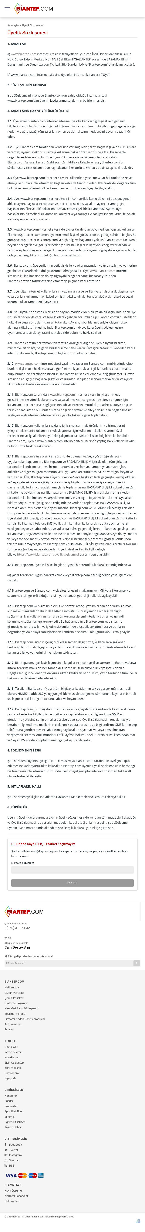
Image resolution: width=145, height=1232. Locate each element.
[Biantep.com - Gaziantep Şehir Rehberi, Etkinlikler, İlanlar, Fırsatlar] (33, 8)
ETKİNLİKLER (14, 1090)
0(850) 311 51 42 (17, 928)
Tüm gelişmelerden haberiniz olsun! (30, 956)
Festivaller (11, 1106)
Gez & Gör (11, 1047)
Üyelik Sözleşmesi (16, 1003)
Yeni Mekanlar (13, 1067)
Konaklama (12, 1057)
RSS (11, 1165)
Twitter (13, 1150)
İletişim (9, 1029)
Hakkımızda (12, 987)
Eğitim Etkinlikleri (15, 1122)
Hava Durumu (13, 1190)
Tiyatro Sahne (13, 1127)
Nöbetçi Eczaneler (16, 1196)
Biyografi (10, 1078)
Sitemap (13, 1160)
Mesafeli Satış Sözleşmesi (22, 1008)
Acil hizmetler (13, 1024)
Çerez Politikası (14, 998)
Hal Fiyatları (12, 1201)
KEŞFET (10, 1041)
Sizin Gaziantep (14, 1062)
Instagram (15, 1155)
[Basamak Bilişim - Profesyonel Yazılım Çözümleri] (138, 1220)
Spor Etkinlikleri (14, 1111)
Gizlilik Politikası (14, 992)
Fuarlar (9, 1101)
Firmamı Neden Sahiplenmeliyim (25, 1019)
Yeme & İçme (13, 1052)
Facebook (15, 1144)
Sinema (9, 1116)
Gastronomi (12, 1073)
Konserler (11, 1095)
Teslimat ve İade (15, 1013)
